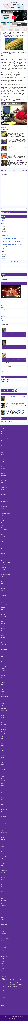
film (1, 591)
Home (14, 170)
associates (3, 468)
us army (2, 914)
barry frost (3, 477)
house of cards (3, 647)
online (2, 778)
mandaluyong (3, 708)
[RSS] (16, 391)
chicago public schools (5, 513)
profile (2, 806)
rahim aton (3, 814)
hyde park (2, 651)
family (2, 581)
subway (2, 874)
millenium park (3, 733)
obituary (2, 774)
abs (1, 449)
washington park (4, 924)
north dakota (3, 764)
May (4, 251)
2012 (3, 256)
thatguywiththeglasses (5, 882)
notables (2, 767)
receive (3, 64)
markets (2, 715)
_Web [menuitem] (2, 318)
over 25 (2, 781)
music (2, 746)
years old (2, 942)
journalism (3, 680)
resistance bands (4, 828)
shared (18, 84)
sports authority (4, 870)
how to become (4, 649)
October (4, 235)
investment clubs (4, 666)
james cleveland (4, 670)
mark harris (3, 712)
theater (2, 886)
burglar (2, 497)
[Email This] (2, 127)
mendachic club (4, 727)
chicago (24, 35)
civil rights (2, 522)
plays (2, 790)
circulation (3, 520)
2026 (3, 218)
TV (1, 903)
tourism (2, 898)
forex (2, 605)
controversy (3, 536)
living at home (3, 705)
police (2, 792)
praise (2, 800)
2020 (3, 221)
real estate (3, 820)
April (3, 995)
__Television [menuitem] (3, 309)
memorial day (3, 724)
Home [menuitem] (2, 300)
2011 (3, 258)
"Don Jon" (2, 428)
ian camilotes (3, 652)
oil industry (3, 776)
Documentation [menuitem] (3, 316)
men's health (3, 726)
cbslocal (2, 504)
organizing (3, 780)
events (2, 578)
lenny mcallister (3, 698)
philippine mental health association (7, 787)
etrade (2, 576)
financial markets (4, 595)
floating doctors (4, 600)
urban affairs (3, 912)
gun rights (2, 630)
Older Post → (24, 170)
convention (3, 537)
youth (10, 36)
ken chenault (3, 687)
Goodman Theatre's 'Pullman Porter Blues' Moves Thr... (13, 238)
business (21, 35)
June (4, 249)
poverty (2, 799)
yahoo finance (3, 940)
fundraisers (3, 609)
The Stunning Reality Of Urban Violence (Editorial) (16, 146)
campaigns (3, 503)
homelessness (3, 644)
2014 (3, 231)
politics (7, 36)
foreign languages (4, 604)
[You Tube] (13, 391)
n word (2, 748)
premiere (2, 804)
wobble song (3, 933)
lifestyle (2, 701)
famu (2, 583)
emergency (3, 564)
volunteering (3, 921)
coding (2, 527)
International (3, 665)
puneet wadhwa (4, 809)
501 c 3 (2, 442)
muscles (2, 745)
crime (2, 541)
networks (2, 757)
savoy (2, 844)
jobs (1, 677)
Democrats (3, 546)
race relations (3, 813)
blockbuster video (4, 489)
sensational (3, 854)
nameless (2, 750)
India (1, 661)
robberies (2, 837)
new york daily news (4, 759)
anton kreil (3, 464)
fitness (11, 421)
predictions (3, 802)
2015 (3, 229)
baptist (2, 471)
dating (2, 544)
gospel (2, 621)
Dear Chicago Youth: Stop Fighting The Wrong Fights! (16, 139)
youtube (2, 945)
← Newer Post (3, 170)
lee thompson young (4, 696)
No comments (15, 36)
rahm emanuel (3, 816)
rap (1, 818)
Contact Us (3, 373)
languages (3, 692)
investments (3, 668)
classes (2, 524)
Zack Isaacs (3, 948)
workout (2, 936)
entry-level (2, 572)
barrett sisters (3, 475)
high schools (3, 637)
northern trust (3, 766)
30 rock (2, 440)
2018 (2, 965)
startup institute (4, 872)
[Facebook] (2, 391)
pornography (3, 795)
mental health (3, 729)
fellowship (3, 588)
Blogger (16, 261)
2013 (3, 232)
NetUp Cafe (3, 755)
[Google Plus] (7, 391)
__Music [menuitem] (2, 305)
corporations (3, 539)
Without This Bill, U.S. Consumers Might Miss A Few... (13, 239)
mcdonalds (3, 720)
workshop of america (5, 938)
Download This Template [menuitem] (5, 322)
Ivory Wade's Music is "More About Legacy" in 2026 (13, 334)
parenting (2, 783)
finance (2, 593)
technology (3, 877)
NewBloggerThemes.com (14, 1019)
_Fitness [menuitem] (2, 311)
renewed (19, 65)
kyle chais (2, 691)
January (4, 254)
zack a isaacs (3, 947)
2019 (3, 223)
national (2, 752)
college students (4, 529)
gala (1, 611)
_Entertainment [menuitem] (3, 303)
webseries (3, 929)
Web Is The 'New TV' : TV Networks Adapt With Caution (12, 984)
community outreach (4, 532)
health (4, 36)
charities (2, 508)
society (2, 861)
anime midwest (3, 461)
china (2, 515)
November (5, 234)
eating (2, 555)
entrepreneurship (4, 571)
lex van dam (3, 699)
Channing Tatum (4, 506)
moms (2, 738)
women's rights (3, 935)
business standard (4, 501)
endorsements (3, 567)
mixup (2, 736)
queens (2, 811)
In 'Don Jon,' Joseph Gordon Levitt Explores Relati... (12, 244)
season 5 (2, 849)
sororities (2, 865)
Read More (3, 137)
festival (2, 590)
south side (3, 867)
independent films (4, 659)
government (3, 623)
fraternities (3, 607)
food (2, 36)
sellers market (3, 853)
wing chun (2, 931)
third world (3, 888)
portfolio (2, 797)
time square (3, 893)
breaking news (3, 492)
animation (2, 459)
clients (2, 525)
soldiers (2, 863)
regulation (2, 821)
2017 (3, 226)
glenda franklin (3, 616)
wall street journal (4, 922)
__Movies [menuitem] (2, 307)
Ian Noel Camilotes (4, 654)
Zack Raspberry (6, 35)
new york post (3, 760)
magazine (2, 706)
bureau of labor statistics (5, 496)
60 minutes (3, 445)
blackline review (4, 487)
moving (2, 743)
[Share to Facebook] (5, 127)
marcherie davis (4, 710)
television (2, 881)
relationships (3, 823)
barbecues (3, 473)
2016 (3, 228)
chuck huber (3, 518)
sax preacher (3, 846)
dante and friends (4, 543)
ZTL (1, 952)
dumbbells (3, 553)
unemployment (3, 908)
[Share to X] (4, 127)
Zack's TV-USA (14, 3)
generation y (3, 612)
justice (2, 684)
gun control (3, 628)
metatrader (3, 731)
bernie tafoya (3, 480)
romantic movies (4, 839)
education (4, 421)
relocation (2, 827)
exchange (2, 579)
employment (3, 565)
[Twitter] (4, 391)
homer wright (3, 645)
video (2, 917)
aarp (1, 447)
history (2, 640)
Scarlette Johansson (4, 847)
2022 (3, 220)
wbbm (2, 926)
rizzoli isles (3, 835)
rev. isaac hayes (4, 832)
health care (3, 635)
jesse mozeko (3, 673)
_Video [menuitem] (2, 320)
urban (2, 910)
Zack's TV (2, 950)
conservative (3, 534)
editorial (2, 558)
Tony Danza (3, 896)
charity (2, 510)
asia (1, 466)
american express (4, 457)
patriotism (2, 785)
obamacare (3, 773)
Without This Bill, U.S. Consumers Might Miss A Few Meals (13, 33)
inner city (2, 663)
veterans (2, 915)
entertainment (3, 569)
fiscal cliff (2, 597)
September (5, 237)
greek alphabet (3, 626)
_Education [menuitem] (3, 314)
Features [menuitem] (2, 302)
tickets (2, 891)
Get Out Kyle (3, 614)
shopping (2, 860)
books (2, 490)
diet (1, 548)
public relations (3, 807)
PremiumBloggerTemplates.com (14, 1018)
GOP (1, 619)
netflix (2, 753)
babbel (2, 470)
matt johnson (3, 719)
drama (2, 551)
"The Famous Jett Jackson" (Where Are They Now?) (14, 360)
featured (2, 586)
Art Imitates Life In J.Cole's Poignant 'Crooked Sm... (12, 241)
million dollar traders (4, 734)
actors (2, 452)
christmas (2, 517)
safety (2, 842)
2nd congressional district (5, 438)
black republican (4, 485)
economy (2, 557)
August (4, 246)
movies (2, 741)
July (4, 248)
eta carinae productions (5, 574)
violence (2, 919)
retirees (2, 830)
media (2, 722)
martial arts (3, 717)
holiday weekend (4, 642)
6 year (2, 443)
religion (2, 825)
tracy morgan (3, 900)
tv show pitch (3, 905)
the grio (2, 884)
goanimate (3, 618)
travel (2, 901)
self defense (3, 851)
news (2, 762)
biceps (2, 482)
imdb (2, 658)
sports (2, 868)
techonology (3, 879)
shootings (2, 858)
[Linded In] (10, 391)
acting (2, 450)
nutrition (2, 771)
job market (3, 675)
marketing (2, 713)
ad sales (2, 454)
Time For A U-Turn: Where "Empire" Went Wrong (13, 347)
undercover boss (4, 907)
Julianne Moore (3, 682)
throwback (3, 889)
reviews (2, 834)
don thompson (3, 550)
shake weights (3, 856)
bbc (1, 478)
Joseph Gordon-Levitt (5, 679)
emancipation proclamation (6, 562)
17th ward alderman (4, 431)
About (2, 371)
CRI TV (3, 100)
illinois (2, 656)
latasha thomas (3, 694)
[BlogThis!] (3, 127)
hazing (2, 632)
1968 (1, 433)
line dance (2, 703)
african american (4, 456)
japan (2, 672)
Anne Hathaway (4, 463)
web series (3, 928)
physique (2, 788)
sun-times (2, 875)
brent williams (3, 494)
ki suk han (2, 689)
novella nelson (3, 769)
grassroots (3, 625)
